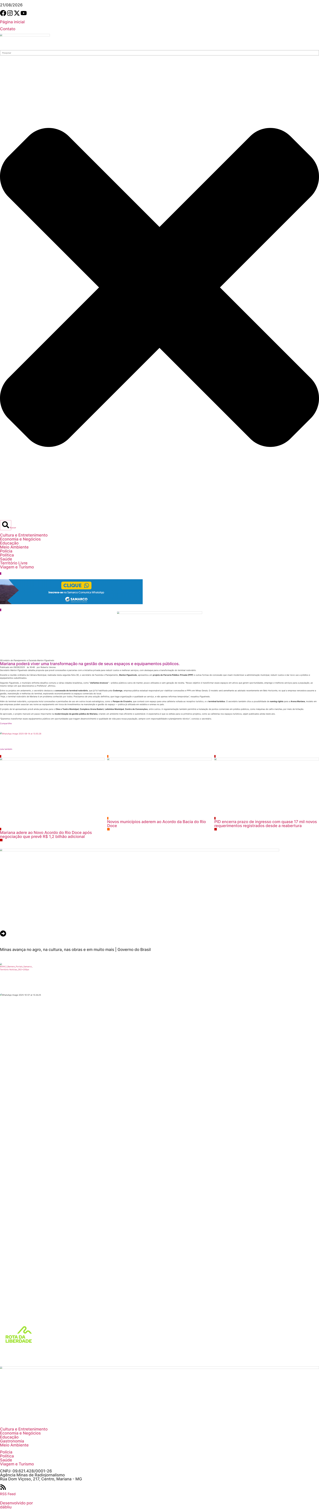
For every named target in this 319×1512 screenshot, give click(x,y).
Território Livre (14, 563)
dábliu (6, 1507)
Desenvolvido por (16, 1503)
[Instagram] (10, 13)
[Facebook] (3, 13)
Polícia (6, 551)
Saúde (6, 559)
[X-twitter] (17, 13)
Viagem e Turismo (17, 567)
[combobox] (159, 52)
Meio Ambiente (14, 547)
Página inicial (12, 21)
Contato (7, 28)
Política (7, 555)
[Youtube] (24, 13)
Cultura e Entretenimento (24, 535)
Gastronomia (12, 1441)
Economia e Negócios (20, 539)
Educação (9, 543)
